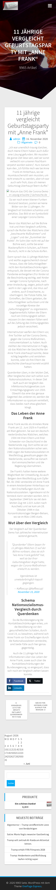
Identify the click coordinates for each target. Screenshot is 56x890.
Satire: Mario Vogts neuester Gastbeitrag (28, 834)
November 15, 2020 (28, 592)
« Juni (27, 763)
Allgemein (26, 142)
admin (16, 139)
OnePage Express (32, 886)
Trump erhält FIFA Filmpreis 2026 (28, 849)
